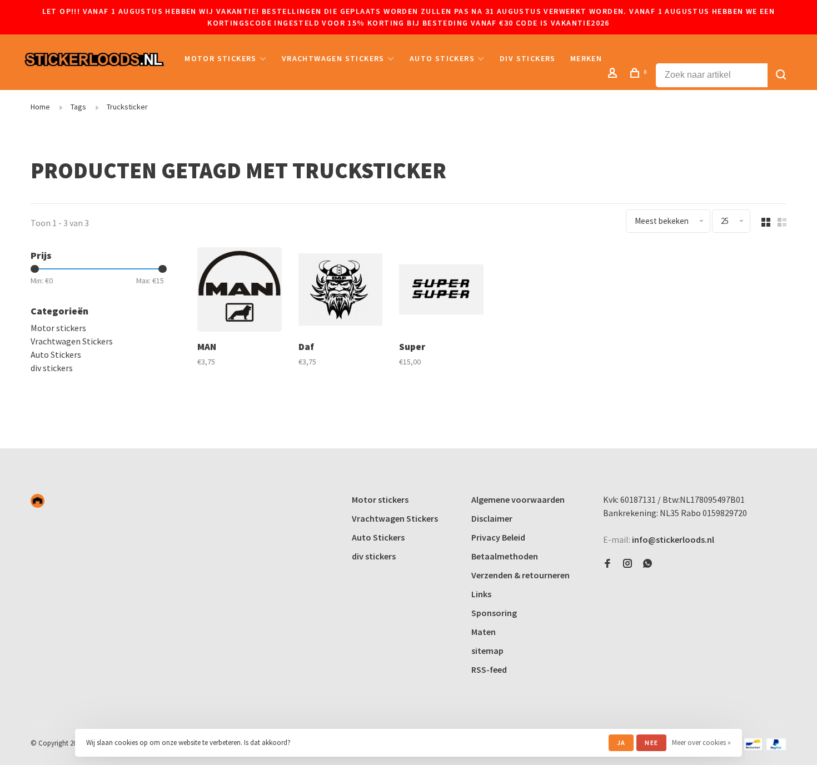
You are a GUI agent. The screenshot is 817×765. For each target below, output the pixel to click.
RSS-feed (489, 669)
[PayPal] (776, 747)
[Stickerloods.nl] (37, 501)
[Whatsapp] (647, 563)
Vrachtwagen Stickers (333, 58)
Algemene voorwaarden (518, 499)
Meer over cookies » (701, 742)
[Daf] (340, 291)
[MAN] (239, 291)
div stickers (528, 58)
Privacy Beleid (498, 537)
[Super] (441, 291)
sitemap (487, 650)
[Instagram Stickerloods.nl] (627, 563)
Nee (651, 742)
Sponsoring (494, 612)
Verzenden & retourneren (520, 575)
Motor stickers (221, 58)
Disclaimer (491, 518)
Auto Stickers (442, 58)
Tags (78, 107)
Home (40, 107)
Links (481, 593)
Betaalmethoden (504, 556)
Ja (621, 742)
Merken (586, 58)
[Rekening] (614, 74)
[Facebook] (607, 563)
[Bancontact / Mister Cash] (753, 747)
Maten (483, 631)
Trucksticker (127, 107)
